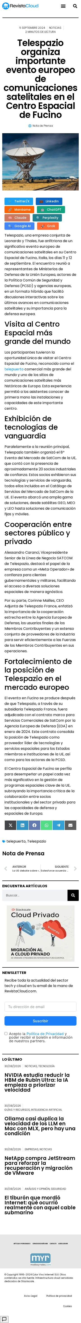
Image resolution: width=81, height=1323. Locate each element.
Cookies (67, 1306)
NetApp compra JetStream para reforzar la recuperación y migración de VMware (39, 1166)
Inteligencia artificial (46, 1110)
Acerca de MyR (63, 1244)
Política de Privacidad (45, 1033)
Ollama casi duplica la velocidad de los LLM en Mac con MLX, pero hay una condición (40, 1126)
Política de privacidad (59, 1296)
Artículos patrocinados (22, 1244)
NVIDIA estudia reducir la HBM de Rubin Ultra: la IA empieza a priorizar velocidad (37, 1082)
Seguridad (58, 1189)
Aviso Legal (30, 1296)
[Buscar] (73, 895)
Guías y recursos (17, 1110)
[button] (75, 6)
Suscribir (40, 1021)
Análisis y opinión (37, 1189)
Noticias (55, 28)
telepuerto (14, 369)
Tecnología (46, 1066)
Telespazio (36, 841)
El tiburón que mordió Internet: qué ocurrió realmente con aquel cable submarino (40, 1205)
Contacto (53, 1244)
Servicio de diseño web (40, 1244)
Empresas (31, 1149)
